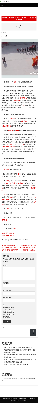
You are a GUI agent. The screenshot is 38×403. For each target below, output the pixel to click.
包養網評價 (10, 233)
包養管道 (21, 183)
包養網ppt (8, 181)
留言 (5, 265)
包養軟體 (4, 220)
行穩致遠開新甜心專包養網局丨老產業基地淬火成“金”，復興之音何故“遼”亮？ (10, 247)
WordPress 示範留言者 (10, 378)
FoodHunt (13, 400)
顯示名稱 (6, 283)
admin (4, 32)
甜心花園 (24, 121)
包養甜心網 (16, 100)
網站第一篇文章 (25, 378)
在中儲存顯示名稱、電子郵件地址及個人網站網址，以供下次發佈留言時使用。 (8, 312)
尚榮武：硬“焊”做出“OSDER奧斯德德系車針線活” (18, 347)
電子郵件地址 (7, 290)
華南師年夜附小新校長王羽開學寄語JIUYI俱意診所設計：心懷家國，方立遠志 (27, 247)
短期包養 (9, 144)
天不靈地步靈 (14, 398)
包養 (23, 105)
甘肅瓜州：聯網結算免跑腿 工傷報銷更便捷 (16, 364)
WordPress (21, 400)
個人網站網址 (7, 297)
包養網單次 (23, 98)
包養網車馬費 (7, 126)
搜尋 (3, 327)
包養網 (15, 82)
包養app (10, 130)
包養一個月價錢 (10, 183)
